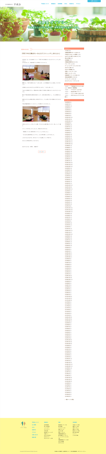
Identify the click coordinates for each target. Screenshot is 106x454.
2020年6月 (67, 241)
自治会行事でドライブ (76, 91)
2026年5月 (67, 108)
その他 (66, 50)
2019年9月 (67, 258)
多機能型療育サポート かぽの (63, 439)
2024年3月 (67, 157)
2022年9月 (67, 191)
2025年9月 (67, 123)
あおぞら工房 (68, 67)
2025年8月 (67, 125)
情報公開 (34, 437)
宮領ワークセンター (69, 71)
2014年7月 (67, 371)
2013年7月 (67, 387)
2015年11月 (67, 341)
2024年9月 (67, 145)
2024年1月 (67, 160)
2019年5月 (67, 266)
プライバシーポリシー (82, 451)
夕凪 (59, 438)
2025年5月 (67, 130)
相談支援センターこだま (62, 424)
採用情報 (60, 3)
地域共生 (71, 3)
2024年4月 (67, 155)
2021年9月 (67, 213)
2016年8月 (67, 324)
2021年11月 (67, 209)
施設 (59, 422)
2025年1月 (67, 138)
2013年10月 (67, 381)
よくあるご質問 (75, 435)
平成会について (45, 3)
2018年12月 (67, 275)
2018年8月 (67, 283)
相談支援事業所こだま (70, 77)
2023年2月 (67, 181)
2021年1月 (67, 228)
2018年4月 (67, 290)
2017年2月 (67, 313)
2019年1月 (67, 273)
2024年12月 (67, 140)
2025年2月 (67, 136)
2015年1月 (67, 360)
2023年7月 (67, 172)
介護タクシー (46, 433)
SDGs (65, 3)
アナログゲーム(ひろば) (76, 89)
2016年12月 (67, 317)
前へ (40, 151)
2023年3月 (67, 179)
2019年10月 (67, 256)
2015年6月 (67, 351)
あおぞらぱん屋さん (47, 435)
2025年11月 (67, 119)
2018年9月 (67, 281)
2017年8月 (67, 304)
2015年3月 (67, 356)
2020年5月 (67, 243)
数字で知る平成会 (76, 432)
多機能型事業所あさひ (70, 62)
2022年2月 (67, 204)
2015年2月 (67, 358)
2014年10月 (67, 366)
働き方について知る (76, 430)
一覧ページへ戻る (69, 399)
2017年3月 (67, 311)
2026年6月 (67, 106)
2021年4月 (67, 223)
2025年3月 (67, 134)
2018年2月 (67, 292)
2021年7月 (67, 217)
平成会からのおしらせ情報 (71, 54)
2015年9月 (67, 345)
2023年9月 (67, 168)
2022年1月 (67, 206)
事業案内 (53, 3)
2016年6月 (67, 328)
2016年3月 (67, 334)
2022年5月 (67, 198)
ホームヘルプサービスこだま (71, 65)
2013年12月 (67, 377)
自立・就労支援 (46, 426)
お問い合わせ (94, 1)
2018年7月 (67, 285)
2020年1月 (67, 251)
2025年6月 (67, 128)
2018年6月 (67, 287)
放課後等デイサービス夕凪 (71, 75)
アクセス (78, 3)
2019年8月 (67, 260)
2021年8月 (67, 215)
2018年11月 (67, 277)
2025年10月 (67, 121)
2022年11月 (67, 187)
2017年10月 (67, 300)
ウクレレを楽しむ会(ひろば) (77, 93)
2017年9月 (67, 302)
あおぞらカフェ (46, 436)
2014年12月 (67, 362)
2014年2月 (67, 373)
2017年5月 (67, 307)
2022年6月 (67, 196)
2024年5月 (67, 153)
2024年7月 (67, 149)
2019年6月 (67, 264)
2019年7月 (67, 262)
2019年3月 (67, 270)
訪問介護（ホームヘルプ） (48, 432)
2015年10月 (67, 343)
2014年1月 (67, 375)
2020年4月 (67, 245)
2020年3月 (67, 247)
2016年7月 (67, 326)
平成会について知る (76, 424)
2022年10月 (67, 189)
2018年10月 (67, 279)
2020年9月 (67, 236)
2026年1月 (67, 115)
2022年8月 (67, 192)
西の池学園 (67, 58)
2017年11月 (67, 298)
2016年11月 (67, 319)
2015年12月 (67, 339)
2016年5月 (67, 330)
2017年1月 (67, 315)
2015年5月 (67, 353)
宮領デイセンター (69, 73)
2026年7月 (67, 104)
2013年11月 (67, 379)
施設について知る (76, 429)
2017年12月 (67, 296)
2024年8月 (67, 147)
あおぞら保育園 (68, 69)
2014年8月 (67, 370)
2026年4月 (67, 109)
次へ (43, 151)
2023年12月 (67, 162)
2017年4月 (67, 309)
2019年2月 (67, 272)
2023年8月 (67, 170)
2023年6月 (67, 174)
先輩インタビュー (76, 427)
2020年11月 (67, 232)
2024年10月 (67, 143)
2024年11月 (67, 141)
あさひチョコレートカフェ (71, 81)
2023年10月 (67, 166)
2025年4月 (67, 132)
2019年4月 (67, 268)
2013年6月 (67, 388)
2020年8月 (67, 238)
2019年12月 (67, 253)
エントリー (75, 433)
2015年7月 (67, 349)
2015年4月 (67, 355)
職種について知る (76, 426)
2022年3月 (67, 202)
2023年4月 (67, 177)
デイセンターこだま (69, 79)
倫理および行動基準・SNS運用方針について (62, 451)
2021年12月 (67, 207)
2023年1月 (67, 183)
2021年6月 (67, 219)
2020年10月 (67, 234)
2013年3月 (67, 394)
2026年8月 (67, 102)
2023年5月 (67, 175)
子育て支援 (46, 430)
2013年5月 (67, 390)
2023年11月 (67, 164)
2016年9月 (67, 322)
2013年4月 (67, 392)
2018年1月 (67, 294)
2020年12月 (67, 230)
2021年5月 (67, 221)
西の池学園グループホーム (63, 435)
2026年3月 (67, 111)
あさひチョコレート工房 (48, 438)
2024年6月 (67, 151)
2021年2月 (67, 226)
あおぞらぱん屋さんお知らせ (71, 56)
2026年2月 (67, 113)
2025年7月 (67, 126)
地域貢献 (67, 60)
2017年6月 (67, 306)
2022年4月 (67, 200)
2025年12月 (67, 117)
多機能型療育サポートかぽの (71, 52)
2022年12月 (67, 185)
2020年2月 (67, 249)
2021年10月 (67, 211)
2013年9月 (67, 383)
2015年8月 (67, 347)
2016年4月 (67, 332)
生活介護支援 (46, 424)
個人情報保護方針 (74, 451)
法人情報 (34, 424)
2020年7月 (67, 240)
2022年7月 (67, 194)
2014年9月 (67, 368)
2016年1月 (67, 338)
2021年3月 (67, 224)
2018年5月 (67, 289)
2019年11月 (67, 255)
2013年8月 (67, 385)
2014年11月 (67, 364)
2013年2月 (67, 396)
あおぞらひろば (61, 442)
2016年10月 (67, 321)
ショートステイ (46, 427)
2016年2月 (67, 336)
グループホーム (68, 64)
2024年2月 (67, 158)
